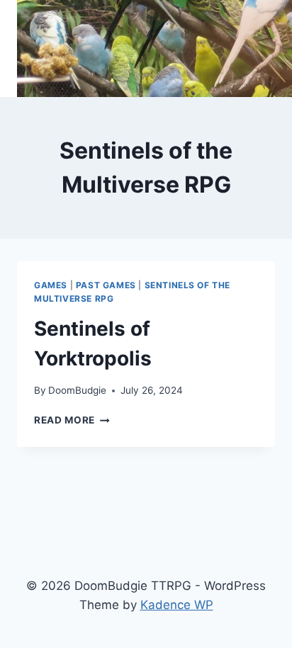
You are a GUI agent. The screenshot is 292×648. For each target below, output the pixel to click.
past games (106, 285)
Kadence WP (176, 605)
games (50, 285)
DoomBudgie (77, 390)
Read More (72, 420)
